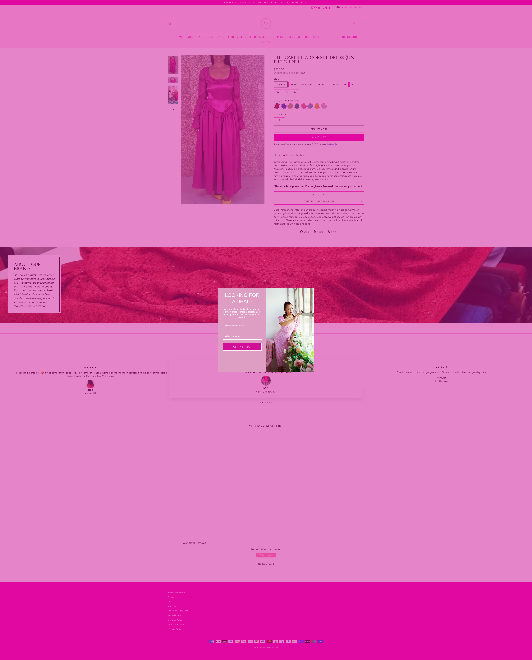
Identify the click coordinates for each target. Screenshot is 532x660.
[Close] (310, 291)
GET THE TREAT (242, 347)
